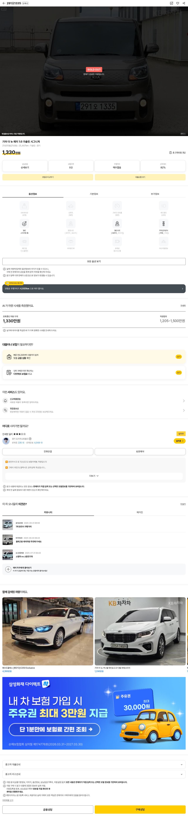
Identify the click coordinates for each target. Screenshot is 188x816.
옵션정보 (33, 194)
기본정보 (94, 194)
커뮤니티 (48, 512)
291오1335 (17, 3)
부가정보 (155, 194)
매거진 (140, 512)
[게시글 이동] (94, 524)
